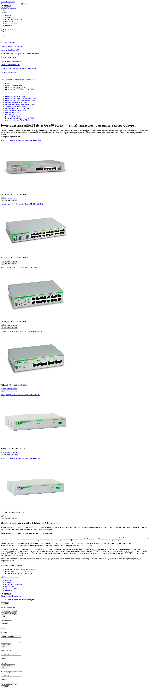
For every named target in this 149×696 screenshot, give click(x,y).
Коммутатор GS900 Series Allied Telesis (22, 140)
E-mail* (3, 628)
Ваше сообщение (7, 636)
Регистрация (10, 2)
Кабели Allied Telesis (13, 114)
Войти (3, 2)
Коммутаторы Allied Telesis (15, 87)
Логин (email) (6, 654)
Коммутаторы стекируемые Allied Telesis (20, 100)
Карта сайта (16, 596)
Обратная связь (6, 596)
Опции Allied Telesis (12, 116)
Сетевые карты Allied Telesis (15, 110)
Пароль (3, 659)
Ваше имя (4, 624)
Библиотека (9, 21)
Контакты (9, 25)
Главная (8, 16)
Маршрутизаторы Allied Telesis (16, 102)
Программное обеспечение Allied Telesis (20, 118)
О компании (9, 18)
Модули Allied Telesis (13, 112)
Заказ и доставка (11, 23)
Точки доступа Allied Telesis (15, 106)
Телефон (4, 632)
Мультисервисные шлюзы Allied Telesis (19, 104)
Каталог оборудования (13, 85)
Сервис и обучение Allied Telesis (17, 120)
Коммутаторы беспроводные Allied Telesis (20, 98)
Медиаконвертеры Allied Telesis (17, 108)
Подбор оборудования (13, 19)
